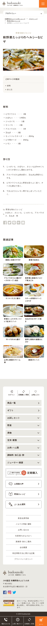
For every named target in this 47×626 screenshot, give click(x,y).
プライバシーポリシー (23, 559)
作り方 (10, 90)
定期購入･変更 (23, 395)
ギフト (10, 410)
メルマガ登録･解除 (23, 524)
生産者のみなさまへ (23, 536)
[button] (43, 4)
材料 (9, 86)
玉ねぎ (11, 216)
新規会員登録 (23, 518)
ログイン (11, 395)
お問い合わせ (23, 530)
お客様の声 (19, 484)
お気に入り (36, 395)
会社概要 (23, 547)
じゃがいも (28, 213)
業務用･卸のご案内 (23, 542)
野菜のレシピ (19, 494)
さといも (18, 213)
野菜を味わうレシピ (14, 209)
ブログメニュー (10, 13)
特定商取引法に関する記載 (23, 553)
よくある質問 (19, 504)
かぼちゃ (9, 213)
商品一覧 (11, 403)
